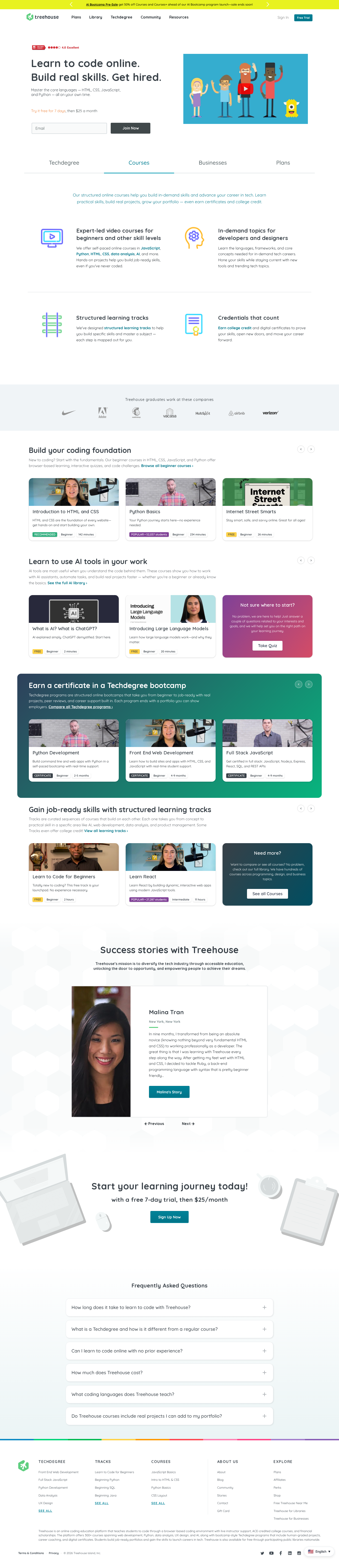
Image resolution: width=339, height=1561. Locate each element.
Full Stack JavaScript (53, 1480)
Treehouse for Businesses (291, 1519)
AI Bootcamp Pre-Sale (102, 4)
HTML (96, 254)
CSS (105, 254)
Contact (222, 1503)
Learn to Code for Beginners (114, 1472)
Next (187, 1123)
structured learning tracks (127, 328)
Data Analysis (48, 1495)
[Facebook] (280, 1553)
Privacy (54, 1553)
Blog (220, 1480)
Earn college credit (235, 328)
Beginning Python (107, 1480)
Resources (178, 17)
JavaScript (150, 248)
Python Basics (161, 1488)
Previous (155, 1123)
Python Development (53, 1488)
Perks (277, 1488)
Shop (277, 1495)
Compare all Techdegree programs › (81, 706)
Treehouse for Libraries (289, 1511)
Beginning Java (106, 1495)
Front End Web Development (58, 1472)
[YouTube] (271, 1553)
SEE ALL (45, 1510)
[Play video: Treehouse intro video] (245, 89)
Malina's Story (169, 1092)
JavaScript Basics (163, 1472)
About (221, 1472)
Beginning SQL (105, 1488)
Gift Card (223, 1511)
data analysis (123, 254)
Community (151, 17)
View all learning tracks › (106, 830)
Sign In (283, 17)
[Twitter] (262, 1553)
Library (95, 17)
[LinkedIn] (290, 1553)
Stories (222, 1495)
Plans (76, 17)
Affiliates (279, 1480)
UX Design (46, 1503)
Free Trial (303, 17)
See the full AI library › (67, 583)
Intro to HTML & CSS (165, 1480)
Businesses (213, 162)
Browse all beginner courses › (167, 465)
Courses (139, 162)
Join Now (130, 128)
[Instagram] (299, 1553)
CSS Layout (159, 1495)
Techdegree (121, 17)
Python (82, 254)
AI (138, 254)
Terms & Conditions (31, 1553)
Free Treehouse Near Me (291, 1503)
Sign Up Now (169, 1217)
